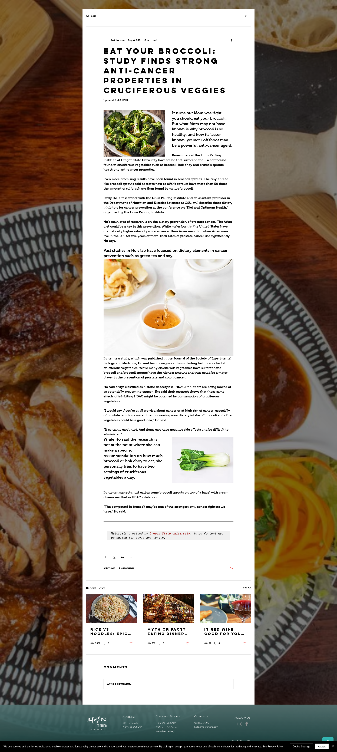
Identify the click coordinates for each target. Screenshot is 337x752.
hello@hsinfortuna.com (206, 727)
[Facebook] (247, 724)
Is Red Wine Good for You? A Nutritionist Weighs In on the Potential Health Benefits (224, 631)
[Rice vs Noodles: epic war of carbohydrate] (111, 608)
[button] (246, 16)
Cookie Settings (301, 746)
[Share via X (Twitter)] (113, 557)
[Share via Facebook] (105, 557)
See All (247, 587)
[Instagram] (240, 724)
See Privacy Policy (273, 746)
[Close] (333, 746)
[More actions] (231, 40)
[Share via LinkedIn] (122, 557)
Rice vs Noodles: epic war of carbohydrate (109, 631)
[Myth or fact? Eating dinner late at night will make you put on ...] (168, 608)
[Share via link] (131, 557)
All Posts (91, 15)
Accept (322, 746)
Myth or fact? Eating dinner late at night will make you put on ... (166, 631)
